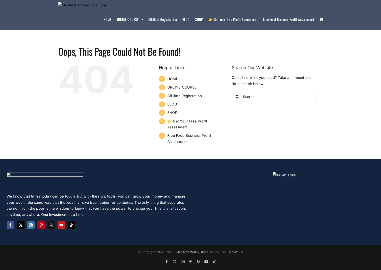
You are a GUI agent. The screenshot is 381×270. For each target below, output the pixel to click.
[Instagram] (31, 225)
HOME (172, 79)
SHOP (172, 112)
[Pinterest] (41, 225)
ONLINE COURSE (182, 87)
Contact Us (235, 252)
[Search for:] (274, 96)
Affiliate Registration (184, 96)
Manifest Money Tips (191, 252)
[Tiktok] (71, 225)
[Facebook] (10, 225)
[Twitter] (20, 225)
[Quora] (51, 225)
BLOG (172, 104)
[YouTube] (61, 225)
